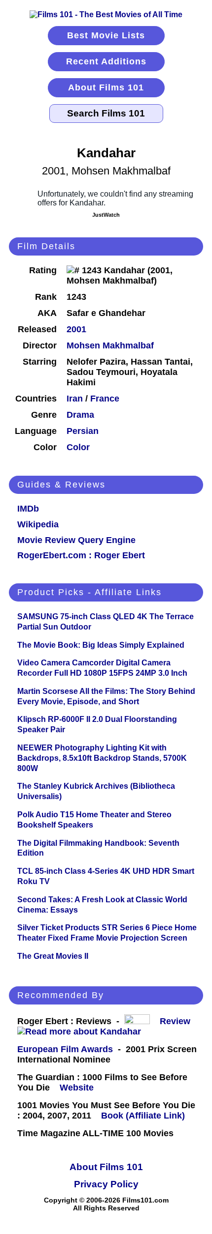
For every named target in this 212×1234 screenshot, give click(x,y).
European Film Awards (65, 1049)
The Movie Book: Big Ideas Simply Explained (100, 645)
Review (177, 1021)
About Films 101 (106, 87)
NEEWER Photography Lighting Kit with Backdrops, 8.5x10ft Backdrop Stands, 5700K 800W (102, 758)
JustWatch (106, 215)
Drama (80, 415)
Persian (83, 431)
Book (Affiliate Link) (143, 1115)
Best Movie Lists (106, 35)
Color (78, 447)
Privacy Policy (106, 1184)
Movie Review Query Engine (76, 540)
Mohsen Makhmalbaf (110, 345)
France (104, 398)
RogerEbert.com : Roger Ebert (81, 555)
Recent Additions (106, 61)
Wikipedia (38, 524)
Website (77, 1087)
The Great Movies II (52, 956)
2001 (76, 329)
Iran (75, 398)
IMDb (28, 509)
